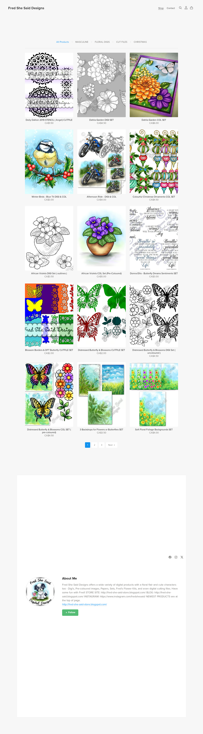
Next (110, 445)
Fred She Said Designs (26, 8)
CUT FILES (121, 42)
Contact (171, 8)
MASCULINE (81, 42)
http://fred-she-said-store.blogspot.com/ (84, 604)
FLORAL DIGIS (102, 42)
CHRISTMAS (140, 42)
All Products (62, 42)
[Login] (186, 7)
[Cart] (192, 7)
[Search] (180, 7)
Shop (161, 8)
